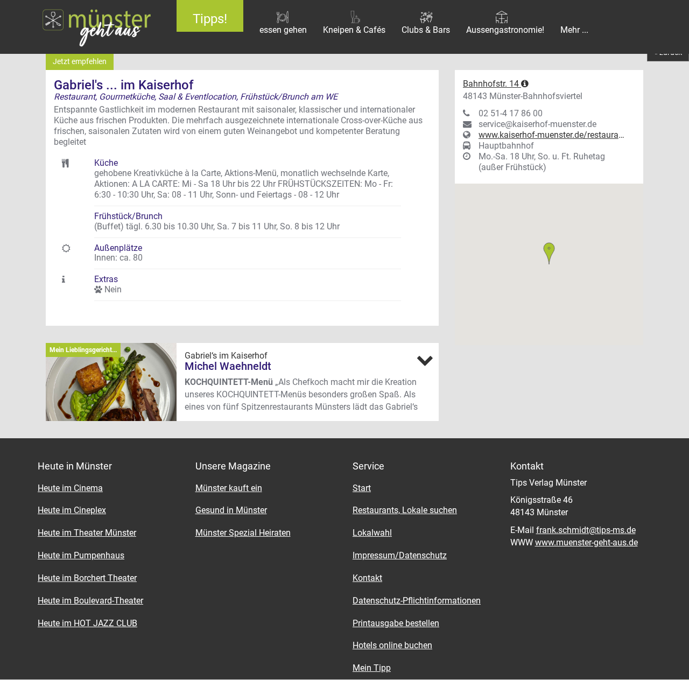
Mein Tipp (372, 668)
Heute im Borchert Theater (87, 578)
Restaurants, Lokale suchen (405, 510)
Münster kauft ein (228, 488)
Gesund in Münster (231, 510)
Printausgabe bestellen (396, 623)
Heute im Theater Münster (87, 533)
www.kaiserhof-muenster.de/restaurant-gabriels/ (552, 135)
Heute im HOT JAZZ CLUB (87, 623)
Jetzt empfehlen (80, 61)
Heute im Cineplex (72, 510)
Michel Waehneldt (228, 366)
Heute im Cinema (70, 488)
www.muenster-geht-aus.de (586, 542)
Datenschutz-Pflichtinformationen (417, 600)
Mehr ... (574, 30)
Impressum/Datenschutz (400, 555)
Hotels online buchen (392, 645)
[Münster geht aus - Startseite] (80, 27)
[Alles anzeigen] (424, 360)
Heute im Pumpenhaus (81, 555)
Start (362, 488)
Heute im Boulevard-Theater (90, 600)
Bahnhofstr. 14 (492, 84)
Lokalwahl (372, 533)
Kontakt (367, 578)
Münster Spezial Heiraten (243, 533)
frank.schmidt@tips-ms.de (586, 530)
